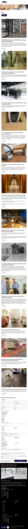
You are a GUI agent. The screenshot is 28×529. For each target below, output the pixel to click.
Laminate (3, 428)
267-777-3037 (4, 490)
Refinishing (16, 437)
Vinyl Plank (3, 438)
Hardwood (3, 436)
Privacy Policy (2, 461)
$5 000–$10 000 (4, 443)
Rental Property (4, 414)
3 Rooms (3, 419)
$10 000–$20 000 (4, 444)
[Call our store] (8, 527)
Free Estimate (4, 527)
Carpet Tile (3, 440)
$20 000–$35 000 (4, 445)
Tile (2, 427)
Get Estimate (4, 15)
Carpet (16, 427)
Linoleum (3, 430)
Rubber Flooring (17, 436)
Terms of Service (7, 461)
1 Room (3, 417)
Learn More (3, 206)
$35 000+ (3, 446)
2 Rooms (3, 418)
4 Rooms (3, 420)
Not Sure (16, 428)
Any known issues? (3, 432)
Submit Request (20, 460)
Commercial (3, 415)
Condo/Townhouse (5, 413)
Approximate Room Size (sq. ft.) (5, 422)
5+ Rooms (3, 421)
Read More (3, 48)
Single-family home (5, 412)
